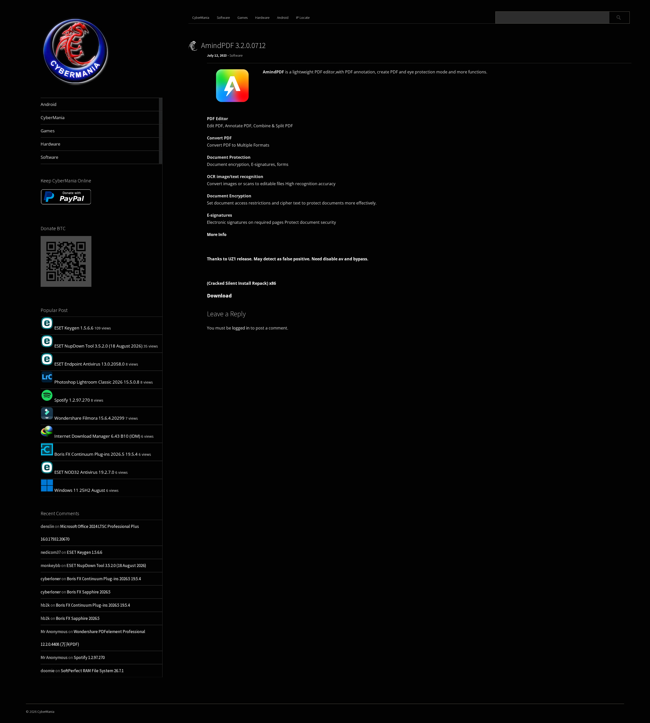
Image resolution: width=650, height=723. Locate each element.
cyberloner (51, 578)
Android (282, 17)
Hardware (262, 17)
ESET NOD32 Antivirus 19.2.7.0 (84, 472)
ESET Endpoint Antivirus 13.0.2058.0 (89, 364)
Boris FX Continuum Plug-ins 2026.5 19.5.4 (96, 454)
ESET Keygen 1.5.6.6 (73, 328)
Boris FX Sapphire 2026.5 (88, 592)
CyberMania (200, 17)
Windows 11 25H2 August (79, 490)
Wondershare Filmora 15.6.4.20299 (89, 418)
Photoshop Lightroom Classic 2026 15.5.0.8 (96, 382)
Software (223, 17)
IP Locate (303, 17)
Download (219, 295)
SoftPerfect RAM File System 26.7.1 (92, 670)
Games (242, 17)
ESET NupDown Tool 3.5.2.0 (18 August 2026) (98, 346)
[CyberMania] (76, 85)
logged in (241, 328)
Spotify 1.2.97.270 (72, 400)
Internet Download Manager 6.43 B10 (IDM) (97, 436)
